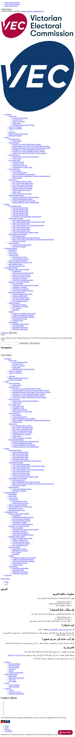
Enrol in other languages (20, 118)
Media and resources (11, 674)
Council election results (16, 218)
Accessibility (9, 731)
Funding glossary (17, 320)
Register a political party (19, 296)
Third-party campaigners (20, 329)
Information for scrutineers (20, 289)
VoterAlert (12, 132)
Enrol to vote (13, 116)
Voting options (16, 141)
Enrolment (8, 114)
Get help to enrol (17, 120)
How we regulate (14, 667)
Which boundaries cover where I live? (20, 262)
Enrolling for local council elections (23, 125)
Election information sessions (21, 276)
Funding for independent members (23, 315)
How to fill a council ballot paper (22, 185)
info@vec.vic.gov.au (14, 655)
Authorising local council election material (25, 285)
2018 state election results (20, 209)
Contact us (8, 688)
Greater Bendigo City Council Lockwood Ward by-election (30, 146)
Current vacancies (14, 685)
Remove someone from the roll (18, 134)
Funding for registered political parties (24, 313)
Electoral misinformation (16, 195)
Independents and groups (20, 327)
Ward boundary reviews (19, 257)
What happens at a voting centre (22, 167)
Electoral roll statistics (15, 135)
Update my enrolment (15, 128)
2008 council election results (21, 231)
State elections (16, 171)
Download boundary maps (17, 266)
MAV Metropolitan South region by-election (26, 238)
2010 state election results (20, 213)
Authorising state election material (22, 273)
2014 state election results (20, 211)
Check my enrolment (15, 127)
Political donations (14, 303)
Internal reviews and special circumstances (25, 157)
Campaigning (16, 271)
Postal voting (16, 123)
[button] (6, 9)
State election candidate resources (22, 280)
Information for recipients (20, 306)
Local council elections (19, 172)
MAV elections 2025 (18, 236)
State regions (13, 252)
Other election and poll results (18, 234)
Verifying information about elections (23, 201)
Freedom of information (16, 672)
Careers (7, 683)
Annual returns (13, 322)
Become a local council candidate (19, 282)
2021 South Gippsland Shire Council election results (28, 222)
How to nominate (17, 283)
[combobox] (10, 343)
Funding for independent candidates (23, 317)
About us (7, 662)
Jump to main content (11, 6)
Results (7, 204)
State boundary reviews (16, 264)
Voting (7, 137)
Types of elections (14, 169)
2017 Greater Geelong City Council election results (28, 225)
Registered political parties (17, 292)
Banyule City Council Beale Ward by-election (26, 144)
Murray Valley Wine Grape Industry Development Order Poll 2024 (33, 239)
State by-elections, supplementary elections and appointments (31, 176)
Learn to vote (13, 179)
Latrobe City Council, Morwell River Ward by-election (29, 153)
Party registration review (20, 301)
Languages (4, 333)
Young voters (16, 192)
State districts (13, 250)
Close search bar (34, 343)
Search (3, 335)
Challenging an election (19, 165)
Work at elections (14, 686)
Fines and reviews (14, 155)
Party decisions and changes (21, 299)
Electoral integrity (14, 665)
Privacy (7, 726)
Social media (13, 681)
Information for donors (19, 304)
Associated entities (18, 326)
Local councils (13, 253)
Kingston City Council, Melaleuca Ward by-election (28, 151)
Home (6, 582)
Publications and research (16, 678)
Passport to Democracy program (22, 188)
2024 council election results (21, 220)
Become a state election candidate (19, 269)
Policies (11, 671)
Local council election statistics (22, 245)
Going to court (16, 158)
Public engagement (14, 664)
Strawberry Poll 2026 (19, 241)
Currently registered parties (20, 297)
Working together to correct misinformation (25, 202)
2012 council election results (21, 229)
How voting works (14, 160)
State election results (15, 206)
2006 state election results (20, 215)
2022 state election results (20, 208)
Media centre (13, 676)
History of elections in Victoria (21, 194)
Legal (6, 727)
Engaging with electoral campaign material (25, 197)
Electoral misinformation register (22, 199)
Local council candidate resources (22, 290)
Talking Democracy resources (21, 190)
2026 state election (14, 139)
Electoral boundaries (11, 248)
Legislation (12, 669)
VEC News (12, 679)
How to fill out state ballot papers (22, 183)
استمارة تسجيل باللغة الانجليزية (58, 629)
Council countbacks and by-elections (23, 174)
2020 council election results (21, 223)
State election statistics (19, 246)
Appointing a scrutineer (19, 278)
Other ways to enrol (18, 121)
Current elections (14, 142)
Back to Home (5, 578)
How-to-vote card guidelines (21, 275)
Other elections (17, 178)
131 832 (11, 690)
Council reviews (14, 255)
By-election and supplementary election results (26, 216)
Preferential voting (18, 162)
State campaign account (19, 319)
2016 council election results (21, 227)
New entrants (16, 308)
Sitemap (7, 729)
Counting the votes (18, 164)
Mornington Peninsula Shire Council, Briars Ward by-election (31, 148)
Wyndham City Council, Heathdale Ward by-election (28, 149)
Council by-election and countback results (25, 232)
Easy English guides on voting (21, 181)
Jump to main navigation (12, 2)
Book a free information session (22, 186)
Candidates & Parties (11, 267)
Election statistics (14, 243)
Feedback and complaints (16, 694)
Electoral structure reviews (20, 259)
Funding (11, 312)
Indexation (15, 310)
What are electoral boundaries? (18, 260)
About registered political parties (22, 294)
